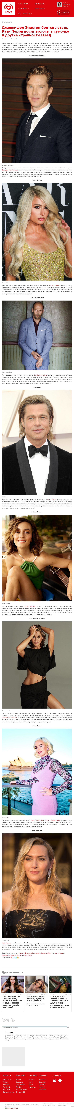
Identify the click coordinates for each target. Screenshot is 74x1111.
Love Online (23, 4)
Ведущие (19, 1082)
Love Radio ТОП (61, 1035)
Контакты (42, 1079)
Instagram (6, 1089)
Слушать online (65, 12)
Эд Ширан (31, 1035)
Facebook (6, 1087)
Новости (32, 1079)
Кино (7, 1040)
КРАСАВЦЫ (9, 1035)
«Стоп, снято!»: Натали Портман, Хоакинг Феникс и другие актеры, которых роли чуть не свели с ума (59, 1002)
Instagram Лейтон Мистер (48, 953)
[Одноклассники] (18, 957)
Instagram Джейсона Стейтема (28, 953)
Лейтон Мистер (29, 606)
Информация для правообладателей (48, 1104)
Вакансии (42, 1082)
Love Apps (39, 8)
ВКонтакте (7, 1079)
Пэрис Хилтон (54, 285)
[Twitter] (16, 957)
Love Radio (40, 4)
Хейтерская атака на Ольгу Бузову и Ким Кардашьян (35, 999)
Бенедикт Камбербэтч (10, 170)
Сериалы (51, 1035)
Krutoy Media (34, 1104)
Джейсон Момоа (19, 1037)
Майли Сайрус (56, 820)
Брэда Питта (51, 499)
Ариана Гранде (54, 1037)
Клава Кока (9, 1037)
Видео (31, 1084)
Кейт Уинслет (6, 943)
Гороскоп (32, 1087)
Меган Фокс (9, 1039)
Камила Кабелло (41, 1035)
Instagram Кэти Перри (24, 955)
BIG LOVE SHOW (20, 1035)
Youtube (6, 1084)
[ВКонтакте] (14, 957)
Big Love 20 (20, 1092)
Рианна (16, 1039)
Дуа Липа (45, 1039)
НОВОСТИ (8, 22)
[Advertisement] (13, 1056)
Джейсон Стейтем (40, 375)
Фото (31, 1082)
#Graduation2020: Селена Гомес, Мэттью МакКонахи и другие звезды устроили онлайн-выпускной (12, 1002)
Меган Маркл (64, 1039)
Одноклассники (9, 1092)
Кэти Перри (45, 820)
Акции (18, 1079)
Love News (23, 8)
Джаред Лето (54, 1039)
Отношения (37, 1039)
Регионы (42, 1084)
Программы (20, 1084)
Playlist (18, 1087)
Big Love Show (24, 13)
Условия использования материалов (66, 1104)
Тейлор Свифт (35, 820)
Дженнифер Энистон (9, 717)
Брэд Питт (64, 1037)
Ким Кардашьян (25, 1039)
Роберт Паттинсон (32, 1037)
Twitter (5, 1082)
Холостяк (44, 1037)
